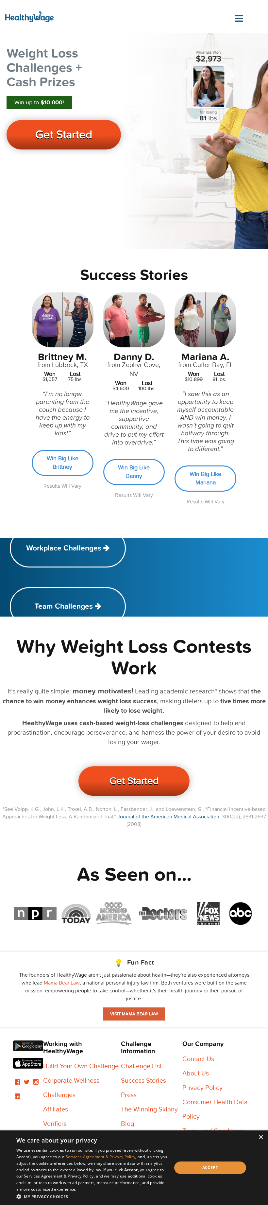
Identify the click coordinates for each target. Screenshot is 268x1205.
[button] (91, 1196)
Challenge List (141, 1066)
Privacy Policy (202, 1088)
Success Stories (143, 1081)
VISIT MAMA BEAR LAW (134, 1014)
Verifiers (55, 1124)
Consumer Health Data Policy (215, 1109)
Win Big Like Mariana (205, 478)
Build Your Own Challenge (81, 1066)
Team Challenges (65, 606)
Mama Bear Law (62, 983)
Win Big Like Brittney (62, 462)
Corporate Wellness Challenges (71, 1088)
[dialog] (134, 1167)
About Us (195, 1073)
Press (129, 1095)
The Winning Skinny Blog (149, 1117)
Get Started (63, 135)
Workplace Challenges (64, 548)
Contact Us (198, 1059)
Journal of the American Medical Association (168, 816)
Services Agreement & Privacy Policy (101, 1157)
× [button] (260, 1137)
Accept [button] (210, 1167)
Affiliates (55, 1109)
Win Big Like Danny (134, 472)
